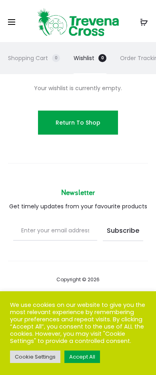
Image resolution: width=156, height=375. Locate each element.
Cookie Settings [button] (35, 357)
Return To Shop (78, 123)
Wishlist (89, 58)
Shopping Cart (33, 58)
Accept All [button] (82, 357)
